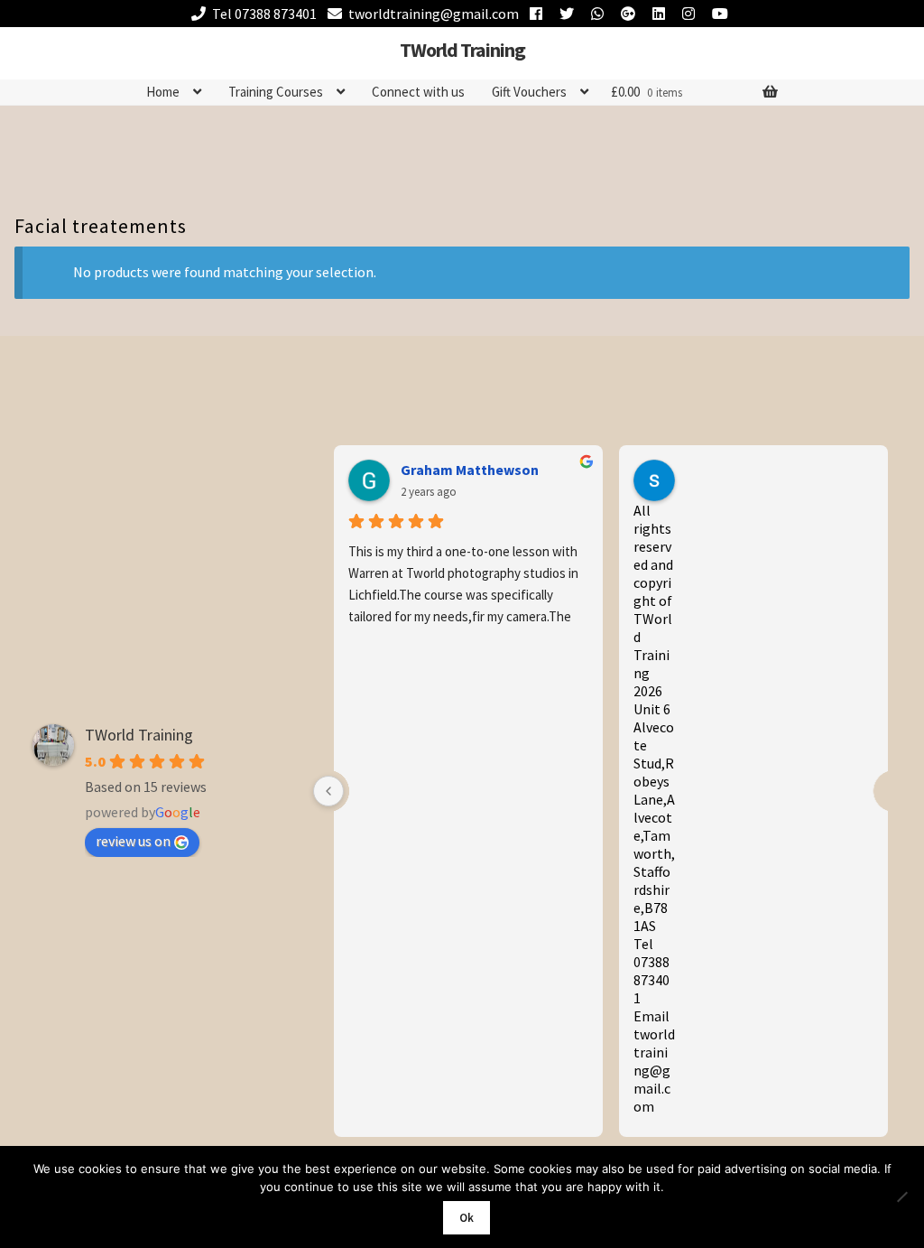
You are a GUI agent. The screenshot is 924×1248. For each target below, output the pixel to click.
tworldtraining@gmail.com (433, 14)
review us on (133, 841)
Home (163, 91)
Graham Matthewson (470, 470)
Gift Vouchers (529, 91)
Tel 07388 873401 (264, 14)
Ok (466, 1217)
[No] (901, 1196)
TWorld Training (462, 49)
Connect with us (418, 91)
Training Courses (275, 91)
